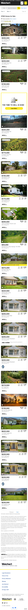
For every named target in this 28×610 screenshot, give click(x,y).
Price (2, 11)
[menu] (25, 3)
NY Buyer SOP (5, 589)
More (8, 11)
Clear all (24, 11)
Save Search (24, 8)
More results (13, 19)
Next (17, 512)
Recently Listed (7, 21)
